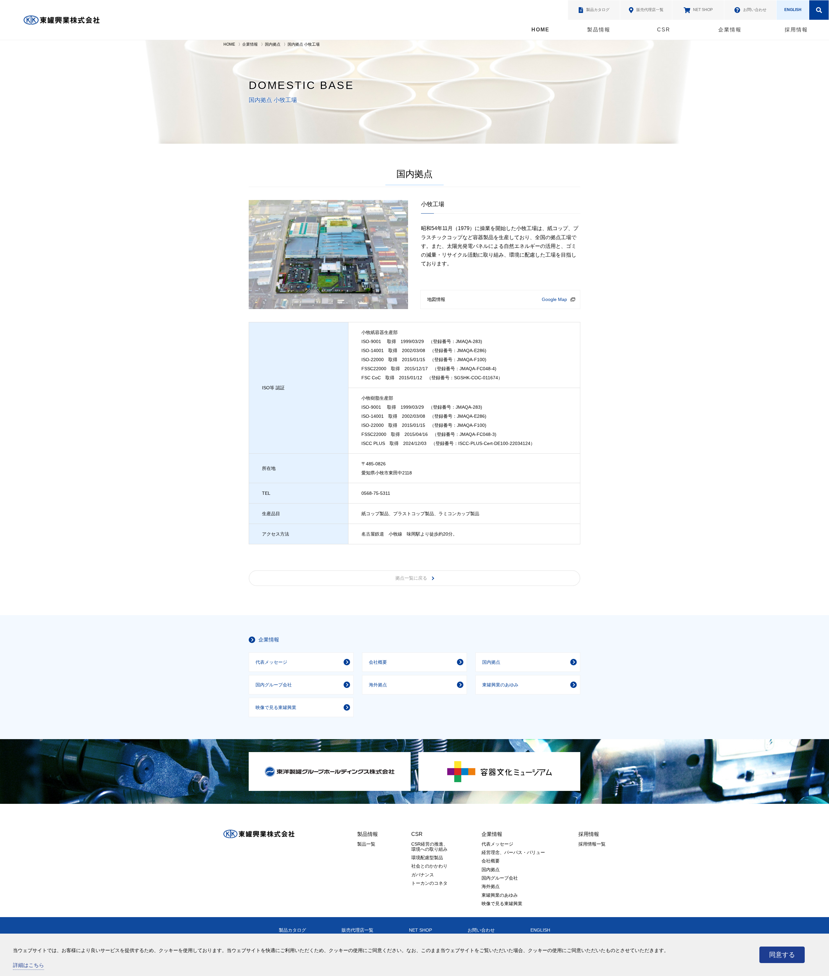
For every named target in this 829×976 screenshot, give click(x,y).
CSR (663, 29)
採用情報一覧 (592, 844)
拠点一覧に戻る (411, 578)
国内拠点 (272, 44)
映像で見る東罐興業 (276, 707)
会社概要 (378, 662)
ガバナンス (422, 874)
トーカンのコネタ (429, 883)
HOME (540, 29)
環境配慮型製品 (427, 857)
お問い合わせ (481, 930)
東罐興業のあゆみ (500, 684)
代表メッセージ (271, 662)
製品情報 (598, 29)
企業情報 (730, 29)
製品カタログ (292, 930)
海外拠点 (378, 684)
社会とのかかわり (429, 866)
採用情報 (796, 29)
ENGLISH (792, 9)
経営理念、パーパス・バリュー (513, 852)
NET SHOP (420, 930)
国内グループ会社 (274, 684)
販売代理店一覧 (357, 930)
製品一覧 (366, 844)
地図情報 (436, 299)
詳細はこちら (28, 965)
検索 (819, 10)
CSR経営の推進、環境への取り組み (429, 846)
